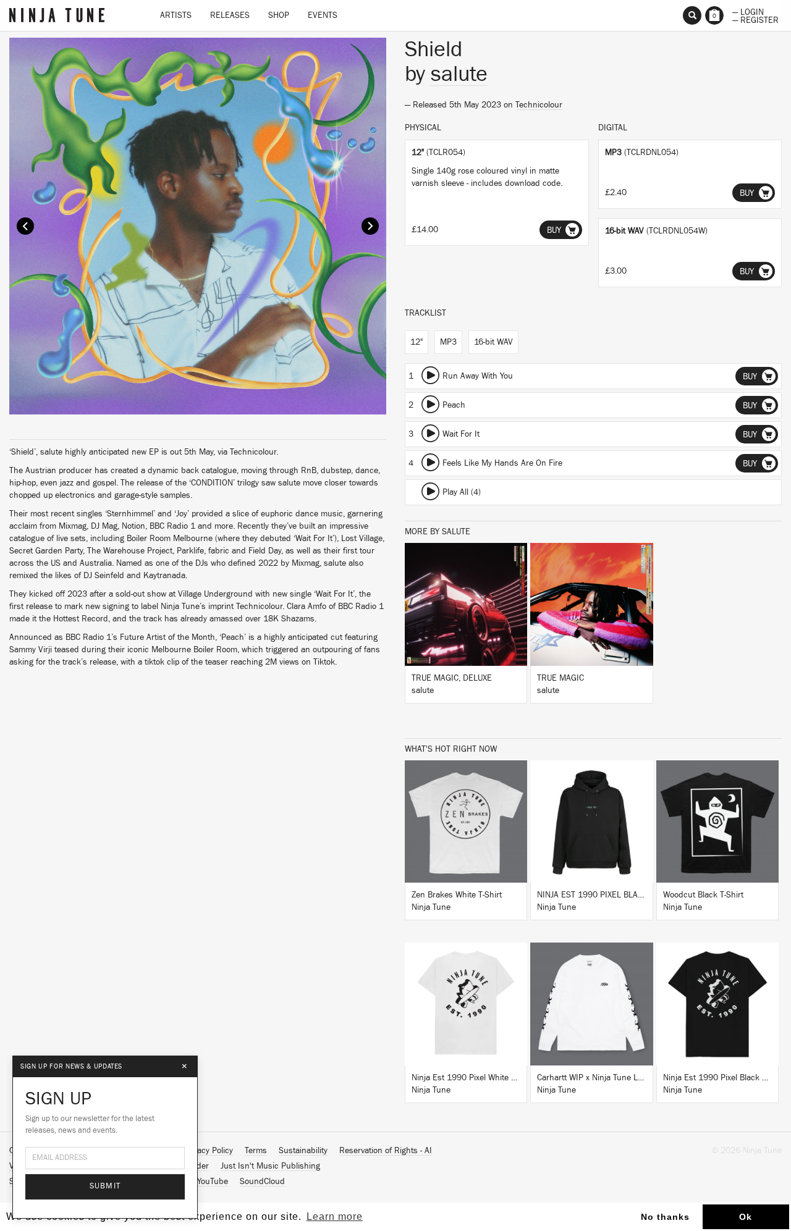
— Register (755, 19)
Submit (105, 1186)
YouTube (212, 1181)
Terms (256, 1150)
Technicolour (538, 105)
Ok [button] (745, 1217)
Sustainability (303, 1150)
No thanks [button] (665, 1217)
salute (459, 74)
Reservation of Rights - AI (385, 1150)
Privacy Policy (208, 1150)
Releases (230, 15)
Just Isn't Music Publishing (270, 1166)
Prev (25, 226)
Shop (278, 15)
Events (322, 15)
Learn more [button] (335, 1216)
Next (370, 226)
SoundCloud (262, 1181)
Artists (176, 15)
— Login (748, 11)
